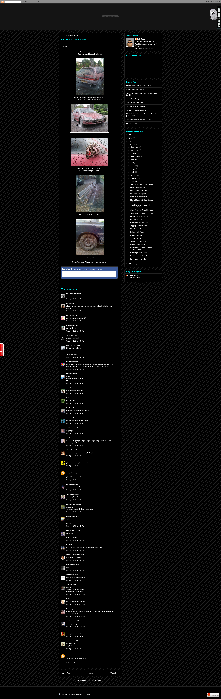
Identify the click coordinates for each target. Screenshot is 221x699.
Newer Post (65, 673)
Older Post (114, 673)
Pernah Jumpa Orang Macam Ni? (138, 85)
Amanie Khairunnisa (73, 554)
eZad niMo (69, 450)
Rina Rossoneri (71, 388)
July (132, 163)
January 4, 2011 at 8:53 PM (75, 550)
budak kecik (70, 428)
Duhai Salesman (136, 235)
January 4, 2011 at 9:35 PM (75, 570)
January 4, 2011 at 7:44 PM (75, 512)
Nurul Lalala (70, 574)
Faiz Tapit (141, 39)
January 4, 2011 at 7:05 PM (75, 433)
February (134, 178)
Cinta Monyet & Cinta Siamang (141, 210)
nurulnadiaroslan (72, 438)
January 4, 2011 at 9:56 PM (75, 580)
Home (90, 673)
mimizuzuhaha (71, 293)
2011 (130, 144)
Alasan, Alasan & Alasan (139, 216)
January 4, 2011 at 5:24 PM (75, 311)
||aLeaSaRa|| (70, 361)
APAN (68, 599)
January (134, 181)
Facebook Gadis (134, 277)
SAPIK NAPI (70, 335)
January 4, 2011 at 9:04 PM (75, 560)
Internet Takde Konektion (139, 197)
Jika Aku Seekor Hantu (134, 102)
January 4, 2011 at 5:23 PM (75, 299)
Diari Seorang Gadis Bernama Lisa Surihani (141, 249)
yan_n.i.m (69, 631)
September (135, 156)
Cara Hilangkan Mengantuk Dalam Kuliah (140, 206)
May (132, 169)
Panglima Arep (71, 418)
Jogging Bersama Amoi (138, 226)
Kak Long (69, 609)
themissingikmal (72, 504)
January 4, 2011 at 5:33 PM (75, 341)
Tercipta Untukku (136, 238)
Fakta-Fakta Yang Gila (138, 190)
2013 (130, 138)
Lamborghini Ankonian (138, 259)
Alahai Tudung (131, 123)
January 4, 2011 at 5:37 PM (75, 369)
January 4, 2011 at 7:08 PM (75, 456)
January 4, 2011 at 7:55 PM (75, 526)
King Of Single (71, 530)
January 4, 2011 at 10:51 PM (75, 604)
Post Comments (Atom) (94, 680)
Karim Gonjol (134, 275)
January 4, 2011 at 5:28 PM (75, 321)
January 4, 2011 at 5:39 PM (75, 393)
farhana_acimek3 (72, 641)
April (132, 172)
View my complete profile (144, 48)
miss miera (70, 315)
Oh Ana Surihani (136, 219)
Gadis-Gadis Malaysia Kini (135, 89)
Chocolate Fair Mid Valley (139, 223)
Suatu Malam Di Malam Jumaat (141, 213)
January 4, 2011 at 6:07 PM (75, 403)
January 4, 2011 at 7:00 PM (75, 423)
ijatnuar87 (69, 484)
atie (67, 544)
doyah (68, 408)
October (134, 153)
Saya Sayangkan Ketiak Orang (141, 184)
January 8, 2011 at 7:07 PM (75, 649)
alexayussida (70, 516)
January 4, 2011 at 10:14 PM (75, 594)
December (134, 147)
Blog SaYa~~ (70, 646)
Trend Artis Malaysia (133, 99)
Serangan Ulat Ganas (73, 39)
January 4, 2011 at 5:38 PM (75, 383)
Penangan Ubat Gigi (137, 187)
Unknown (69, 470)
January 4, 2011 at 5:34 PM (75, 357)
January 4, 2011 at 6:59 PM (75, 413)
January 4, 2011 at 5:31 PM (75, 331)
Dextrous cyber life (72, 354)
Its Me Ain (69, 398)
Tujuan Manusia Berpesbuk (136, 110)
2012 (130, 141)
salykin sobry (70, 564)
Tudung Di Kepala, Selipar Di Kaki (138, 119)
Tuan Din (69, 584)
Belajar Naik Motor (137, 232)
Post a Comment (69, 663)
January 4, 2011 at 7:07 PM (75, 445)
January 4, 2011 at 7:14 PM (75, 466)
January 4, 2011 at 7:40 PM (75, 490)
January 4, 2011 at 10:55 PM (75, 616)
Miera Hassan (70, 325)
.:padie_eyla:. (70, 621)
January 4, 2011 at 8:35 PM (75, 540)
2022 (130, 135)
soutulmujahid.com (73, 460)
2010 (130, 264)
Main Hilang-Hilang (137, 229)
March (133, 175)
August (133, 159)
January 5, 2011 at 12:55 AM (75, 626)
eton (67, 303)
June (132, 166)
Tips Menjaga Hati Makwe (135, 106)
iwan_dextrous (71, 345)
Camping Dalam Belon (138, 253)
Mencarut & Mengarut (138, 194)
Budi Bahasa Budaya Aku (139, 256)
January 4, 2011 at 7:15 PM (75, 480)
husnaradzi (70, 373)
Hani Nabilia (70, 494)
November (134, 150)
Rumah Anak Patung (137, 244)
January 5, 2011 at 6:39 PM (75, 636)
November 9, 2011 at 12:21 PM (76, 659)
